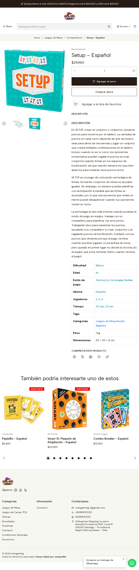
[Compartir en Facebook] (74, 357)
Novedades (8, 521)
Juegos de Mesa (53, 38)
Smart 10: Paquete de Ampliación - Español (62, 440)
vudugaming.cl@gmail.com (90, 507)
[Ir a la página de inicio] (69, 16)
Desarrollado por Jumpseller (51, 556)
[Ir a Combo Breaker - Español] (115, 408)
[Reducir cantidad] (74, 71)
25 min (109, 306)
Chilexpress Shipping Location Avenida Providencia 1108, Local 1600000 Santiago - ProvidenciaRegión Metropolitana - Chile (94, 526)
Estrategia (116, 280)
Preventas (7, 525)
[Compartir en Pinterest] (99, 357)
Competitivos (74, 38)
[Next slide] (64, 123)
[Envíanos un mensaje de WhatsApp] (132, 563)
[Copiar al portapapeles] (107, 357)
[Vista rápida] (39, 408)
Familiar (128, 280)
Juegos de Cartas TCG (14, 512)
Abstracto (102, 280)
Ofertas (6, 516)
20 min (100, 306)
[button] (48, 458)
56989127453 (83, 516)
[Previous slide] (4, 123)
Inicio (37, 38)
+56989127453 (83, 512)
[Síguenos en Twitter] (25, 490)
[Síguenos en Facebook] (20, 490)
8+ (97, 272)
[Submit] (109, 26)
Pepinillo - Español (14, 438)
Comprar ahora (104, 91)
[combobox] (64, 26)
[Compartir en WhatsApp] (91, 357)
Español (101, 292)
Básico (100, 265)
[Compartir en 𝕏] (82, 357)
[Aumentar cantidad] (134, 71)
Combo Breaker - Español (110, 438)
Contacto (7, 530)
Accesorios (8, 539)
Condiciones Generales (15, 534)
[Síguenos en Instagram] (15, 490)
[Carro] (135, 26)
